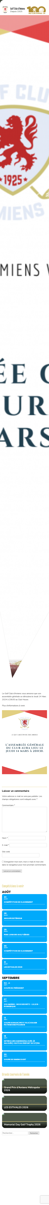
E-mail (5, 845)
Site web (6, 851)
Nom (5, 838)
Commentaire (8, 805)
